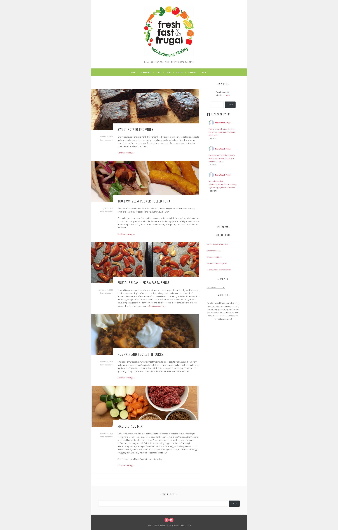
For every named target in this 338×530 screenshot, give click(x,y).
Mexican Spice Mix (213, 251)
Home (132, 72)
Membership (146, 72)
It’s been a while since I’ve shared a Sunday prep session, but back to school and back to (222, 158)
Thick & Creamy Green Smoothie (219, 270)
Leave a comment (106, 140)
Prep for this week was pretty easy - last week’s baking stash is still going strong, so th (222, 132)
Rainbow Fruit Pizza (214, 257)
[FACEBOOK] (167, 520)
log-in (228, 95)
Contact (192, 72)
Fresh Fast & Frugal (223, 122)
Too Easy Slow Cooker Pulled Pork (144, 201)
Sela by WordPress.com (180, 526)
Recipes (179, 72)
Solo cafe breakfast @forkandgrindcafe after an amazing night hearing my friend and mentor (222, 184)
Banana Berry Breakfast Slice (217, 244)
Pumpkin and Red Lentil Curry (141, 354)
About (205, 72)
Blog (168, 72)
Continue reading (126, 152)
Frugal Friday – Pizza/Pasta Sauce (144, 282)
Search (230, 104)
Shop (158, 72)
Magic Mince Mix (130, 426)
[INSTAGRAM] (171, 520)
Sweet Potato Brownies (135, 129)
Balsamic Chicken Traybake (217, 263)
